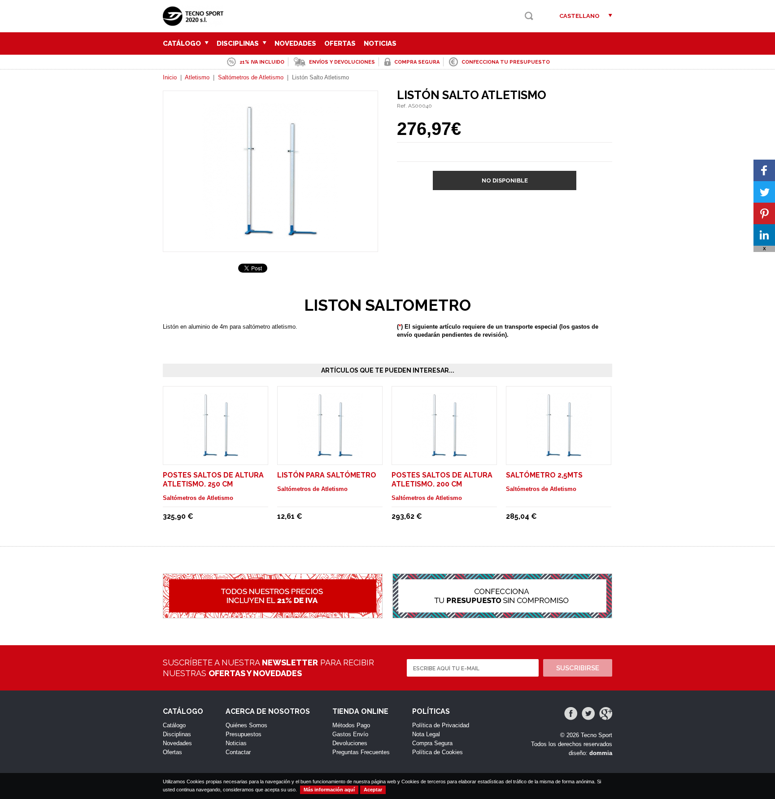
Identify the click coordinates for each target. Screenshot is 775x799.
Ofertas (340, 43)
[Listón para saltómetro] (330, 454)
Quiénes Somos (246, 725)
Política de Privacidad (440, 725)
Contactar (238, 752)
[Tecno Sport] (195, 22)
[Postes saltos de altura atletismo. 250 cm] (215, 454)
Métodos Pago (351, 725)
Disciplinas (239, 43)
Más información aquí (329, 789)
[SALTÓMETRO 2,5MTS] (559, 454)
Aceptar (373, 789)
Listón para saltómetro (326, 475)
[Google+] (605, 713)
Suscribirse (577, 668)
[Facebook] (570, 713)
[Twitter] (588, 713)
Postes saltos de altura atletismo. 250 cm (213, 479)
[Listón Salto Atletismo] (270, 235)
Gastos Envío (350, 734)
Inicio (170, 77)
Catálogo (183, 43)
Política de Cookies (437, 752)
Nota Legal (426, 734)
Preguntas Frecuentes (361, 752)
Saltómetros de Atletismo (250, 77)
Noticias (380, 43)
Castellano (579, 16)
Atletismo (197, 77)
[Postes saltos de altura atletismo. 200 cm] (444, 454)
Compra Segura (432, 743)
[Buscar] (529, 16)
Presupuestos (243, 734)
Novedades (295, 43)
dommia (600, 753)
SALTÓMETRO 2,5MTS (544, 475)
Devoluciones (349, 743)
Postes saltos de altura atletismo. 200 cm (442, 479)
